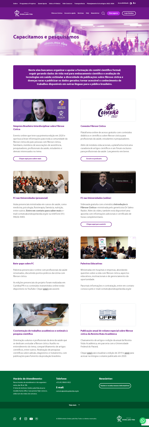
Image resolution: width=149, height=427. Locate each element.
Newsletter (95, 13)
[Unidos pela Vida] (23, 13)
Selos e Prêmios (54, 3)
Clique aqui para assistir (96, 224)
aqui (45, 289)
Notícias (81, 13)
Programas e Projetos (28, 3)
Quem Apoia (42, 3)
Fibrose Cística (56, 13)
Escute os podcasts (94, 159)
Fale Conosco (67, 3)
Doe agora (113, 13)
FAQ (87, 13)
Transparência (79, 3)
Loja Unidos (129, 13)
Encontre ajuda (69, 13)
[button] (142, 420)
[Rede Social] (14, 418)
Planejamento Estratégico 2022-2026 (100, 3)
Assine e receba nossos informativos (115, 386)
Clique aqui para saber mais (30, 159)
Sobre (15, 3)
